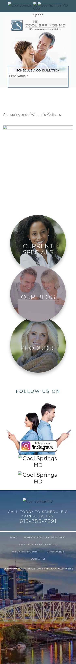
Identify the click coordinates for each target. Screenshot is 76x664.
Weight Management (26, 551)
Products (38, 348)
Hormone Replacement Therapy (45, 537)
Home (13, 537)
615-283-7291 (38, 521)
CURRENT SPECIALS (38, 249)
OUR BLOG (38, 297)
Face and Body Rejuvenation (38, 544)
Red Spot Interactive (59, 568)
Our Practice (55, 551)
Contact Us (38, 558)
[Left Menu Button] (53, 5)
